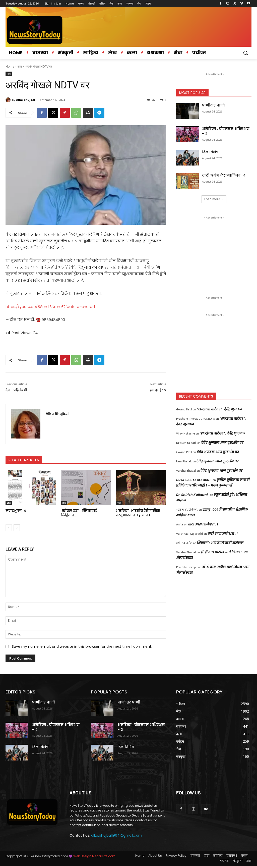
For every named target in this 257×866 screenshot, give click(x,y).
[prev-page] (9, 527)
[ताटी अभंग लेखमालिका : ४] (187, 181)
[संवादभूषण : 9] (31, 487)
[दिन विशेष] (187, 158)
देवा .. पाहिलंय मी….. (18, 390)
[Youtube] (248, 4)
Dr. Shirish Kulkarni (192, 494)
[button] (245, 53)
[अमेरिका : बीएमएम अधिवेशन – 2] (187, 134)
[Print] (88, 113)
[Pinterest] (65, 113)
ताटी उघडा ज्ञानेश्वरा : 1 (203, 524)
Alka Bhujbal (25, 99)
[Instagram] (228, 4)
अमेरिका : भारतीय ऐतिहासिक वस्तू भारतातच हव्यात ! (138, 513)
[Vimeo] (241, 4)
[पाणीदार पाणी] (187, 111)
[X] (235, 4)
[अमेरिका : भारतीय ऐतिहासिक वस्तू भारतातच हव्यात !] (141, 487)
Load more (212, 199)
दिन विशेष (210, 151)
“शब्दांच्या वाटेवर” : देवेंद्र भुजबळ (219, 409)
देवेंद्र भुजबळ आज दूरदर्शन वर (222, 442)
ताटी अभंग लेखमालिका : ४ (224, 175)
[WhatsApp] (76, 113)
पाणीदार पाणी (213, 105)
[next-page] (17, 527)
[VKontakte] (206, 809)
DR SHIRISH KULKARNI (193, 479)
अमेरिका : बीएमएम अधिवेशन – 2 (225, 131)
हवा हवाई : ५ (158, 390)
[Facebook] (221, 4)
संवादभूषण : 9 (16, 510)
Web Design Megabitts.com (94, 856)
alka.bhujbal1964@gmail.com (116, 835)
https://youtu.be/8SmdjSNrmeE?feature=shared (50, 306)
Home (10, 66)
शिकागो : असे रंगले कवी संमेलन (220, 542)
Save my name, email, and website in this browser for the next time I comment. (82, 646)
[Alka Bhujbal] (9, 99)
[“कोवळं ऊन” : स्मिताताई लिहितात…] (86, 487)
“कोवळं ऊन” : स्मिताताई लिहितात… (79, 513)
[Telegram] (99, 113)
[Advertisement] (213, 251)
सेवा (20, 66)
